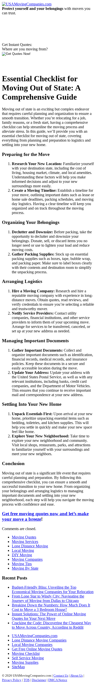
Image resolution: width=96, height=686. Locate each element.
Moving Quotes (24, 537)
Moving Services (25, 541)
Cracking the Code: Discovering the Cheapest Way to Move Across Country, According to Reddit (51, 625)
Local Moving (23, 550)
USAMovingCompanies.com (34, 636)
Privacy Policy (11, 680)
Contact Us (60, 675)
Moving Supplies (25, 662)
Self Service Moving (28, 658)
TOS (27, 680)
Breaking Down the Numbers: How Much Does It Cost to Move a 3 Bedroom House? (51, 607)
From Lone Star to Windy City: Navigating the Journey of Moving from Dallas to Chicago (48, 598)
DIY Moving (22, 555)
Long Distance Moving (30, 546)
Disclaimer (39, 680)
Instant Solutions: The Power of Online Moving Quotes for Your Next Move (49, 616)
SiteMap (18, 667)
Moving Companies (27, 559)
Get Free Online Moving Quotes (37, 649)
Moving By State (25, 568)
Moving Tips (22, 564)
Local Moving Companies (32, 645)
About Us (76, 675)
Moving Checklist (26, 653)
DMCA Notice (57, 680)
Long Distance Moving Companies (39, 640)
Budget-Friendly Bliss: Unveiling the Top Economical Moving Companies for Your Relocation (53, 589)
